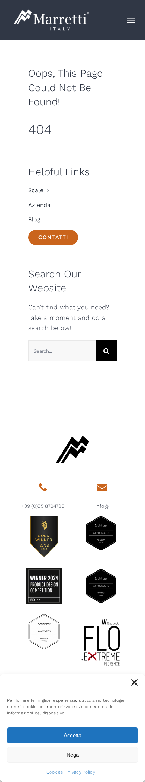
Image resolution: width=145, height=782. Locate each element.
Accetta (72, 735)
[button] (134, 682)
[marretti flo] (101, 617)
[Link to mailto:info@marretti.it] (102, 487)
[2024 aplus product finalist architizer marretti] (101, 571)
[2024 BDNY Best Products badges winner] (44, 571)
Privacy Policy (80, 772)
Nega (73, 755)
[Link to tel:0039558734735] (42, 487)
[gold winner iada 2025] (44, 518)
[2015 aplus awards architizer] (44, 617)
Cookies (54, 772)
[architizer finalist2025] (101, 518)
